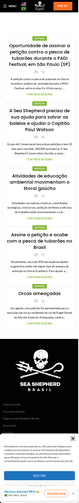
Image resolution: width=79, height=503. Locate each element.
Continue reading (39, 94)
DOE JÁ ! (63, 6)
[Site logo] (39, 6)
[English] (24, 3)
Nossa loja (9, 425)
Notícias (39, 38)
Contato (8, 432)
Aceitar (39, 475)
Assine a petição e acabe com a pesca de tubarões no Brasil (39, 241)
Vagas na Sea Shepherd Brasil (21, 418)
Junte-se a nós (12, 404)
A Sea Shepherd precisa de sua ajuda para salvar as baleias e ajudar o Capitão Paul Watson (39, 120)
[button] (73, 439)
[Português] (24, 8)
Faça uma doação (14, 411)
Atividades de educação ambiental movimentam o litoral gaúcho (39, 182)
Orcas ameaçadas (39, 293)
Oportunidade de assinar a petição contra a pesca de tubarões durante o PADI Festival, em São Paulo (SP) (39, 55)
